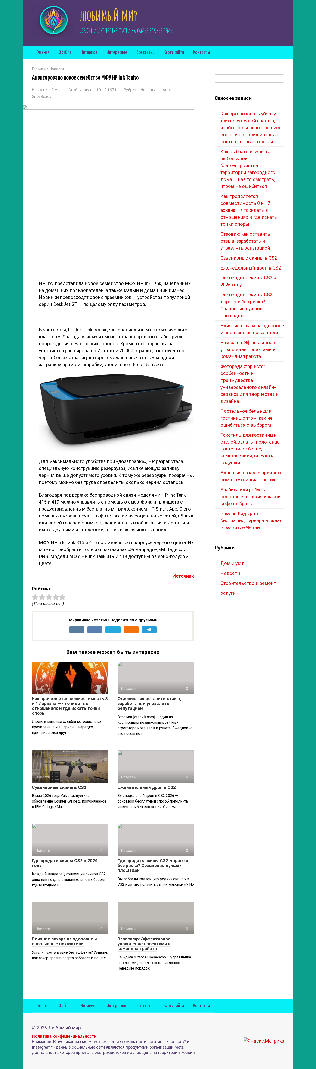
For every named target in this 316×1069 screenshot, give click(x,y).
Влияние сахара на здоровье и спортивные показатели (64, 941)
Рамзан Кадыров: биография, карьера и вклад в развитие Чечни (251, 520)
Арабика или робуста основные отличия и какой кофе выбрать (250, 496)
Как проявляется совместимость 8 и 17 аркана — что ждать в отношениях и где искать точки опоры (70, 706)
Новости (148, 89)
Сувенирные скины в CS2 (59, 787)
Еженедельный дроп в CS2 (147, 787)
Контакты (201, 52)
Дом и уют (232, 563)
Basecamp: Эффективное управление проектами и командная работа (144, 943)
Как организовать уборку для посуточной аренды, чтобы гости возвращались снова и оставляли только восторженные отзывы (251, 127)
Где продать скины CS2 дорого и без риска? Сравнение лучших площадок (153, 865)
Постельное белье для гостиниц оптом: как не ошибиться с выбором (246, 418)
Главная (43, 52)
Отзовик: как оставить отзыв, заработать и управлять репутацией (149, 703)
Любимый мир (108, 16)
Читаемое (89, 52)
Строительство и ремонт (248, 583)
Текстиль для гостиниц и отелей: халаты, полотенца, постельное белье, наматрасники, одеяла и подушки (250, 449)
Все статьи (145, 52)
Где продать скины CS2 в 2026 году (65, 863)
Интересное (117, 52)
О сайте (65, 52)
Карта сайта (174, 52)
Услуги (227, 593)
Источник (183, 576)
